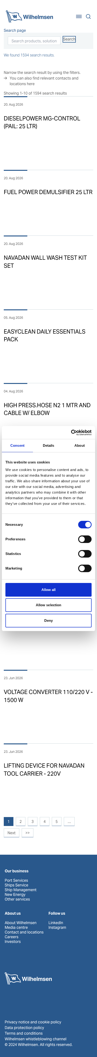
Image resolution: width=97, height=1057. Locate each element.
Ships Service (16, 885)
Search (69, 39)
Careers (11, 937)
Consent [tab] (17, 445)
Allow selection (48, 605)
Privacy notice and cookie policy (33, 1022)
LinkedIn (55, 923)
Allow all (48, 590)
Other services (17, 899)
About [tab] (79, 445)
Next (12, 832)
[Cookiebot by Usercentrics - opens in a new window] (71, 433)
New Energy (15, 894)
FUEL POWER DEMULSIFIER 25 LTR (48, 192)
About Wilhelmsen (20, 923)
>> (27, 832)
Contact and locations (24, 932)
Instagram (57, 927)
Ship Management (20, 890)
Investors (13, 941)
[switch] (85, 539)
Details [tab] (48, 445)
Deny (48, 620)
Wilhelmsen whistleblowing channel (35, 1039)
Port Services (16, 880)
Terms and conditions (24, 1033)
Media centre (16, 927)
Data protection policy (24, 1027)
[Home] (29, 16)
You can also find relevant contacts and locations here (44, 81)
